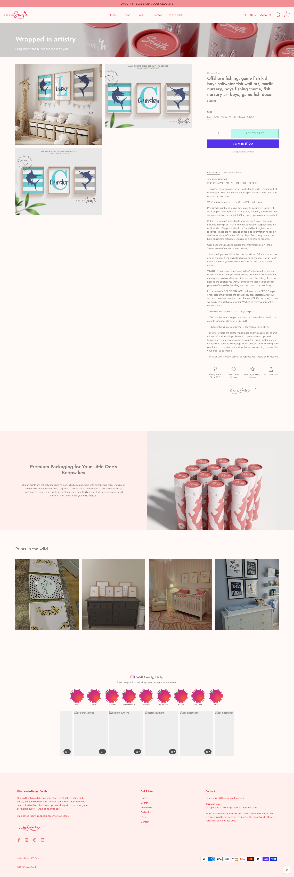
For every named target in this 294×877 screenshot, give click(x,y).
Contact (156, 15)
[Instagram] (26, 839)
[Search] (278, 15)
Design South (214, 73)
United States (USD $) (27, 858)
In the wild (175, 15)
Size (209, 111)
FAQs (140, 15)
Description (213, 172)
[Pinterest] (34, 839)
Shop (127, 15)
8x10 (216, 117)
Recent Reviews (232, 172)
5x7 (209, 117)
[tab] (215, 172)
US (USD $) (246, 15)
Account (265, 15)
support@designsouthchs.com (229, 798)
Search (144, 802)
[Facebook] (18, 839)
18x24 (241, 117)
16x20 (232, 117)
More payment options (243, 151)
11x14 (224, 117)
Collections (147, 812)
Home (113, 15)
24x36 (250, 117)
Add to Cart (255, 133)
